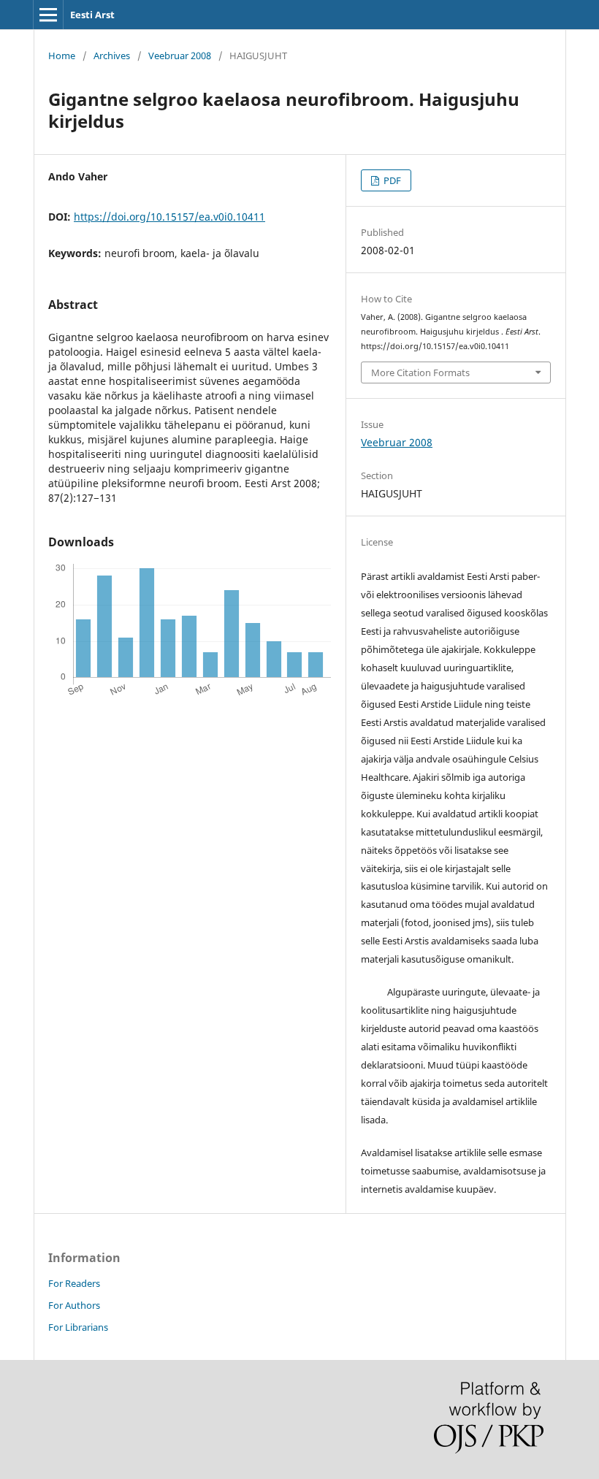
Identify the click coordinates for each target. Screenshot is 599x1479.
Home (61, 55)
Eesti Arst (92, 14)
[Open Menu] (48, 14)
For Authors (74, 1305)
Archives (112, 55)
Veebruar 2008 (179, 55)
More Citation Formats (420, 372)
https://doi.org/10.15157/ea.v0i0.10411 (169, 216)
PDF (391, 180)
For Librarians (78, 1327)
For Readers (74, 1283)
